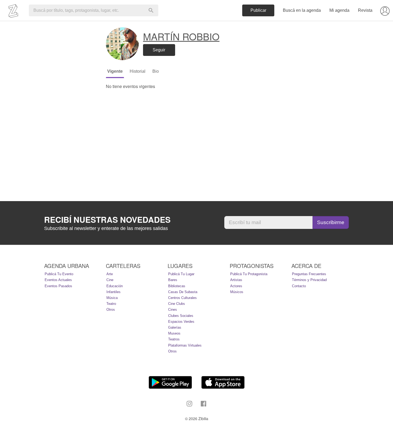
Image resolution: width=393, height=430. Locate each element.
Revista (365, 10)
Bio (155, 71)
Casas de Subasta (182, 292)
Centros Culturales (182, 298)
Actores (236, 286)
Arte (109, 274)
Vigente (115, 71)
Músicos (236, 292)
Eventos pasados (58, 286)
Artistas (236, 280)
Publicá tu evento (59, 274)
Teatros (174, 339)
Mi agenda (339, 10)
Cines (172, 310)
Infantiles (113, 292)
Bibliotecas (176, 286)
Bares (172, 280)
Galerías (174, 327)
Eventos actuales (58, 280)
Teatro (111, 304)
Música (112, 298)
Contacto (299, 286)
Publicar (258, 10)
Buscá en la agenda (302, 10)
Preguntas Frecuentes (309, 274)
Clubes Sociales (180, 316)
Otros (110, 310)
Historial (137, 71)
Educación (114, 286)
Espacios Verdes (181, 322)
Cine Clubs (176, 304)
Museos (174, 333)
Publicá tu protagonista (248, 274)
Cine (109, 280)
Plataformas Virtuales (185, 345)
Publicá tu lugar (181, 274)
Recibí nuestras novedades (107, 219)
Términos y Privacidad (309, 280)
